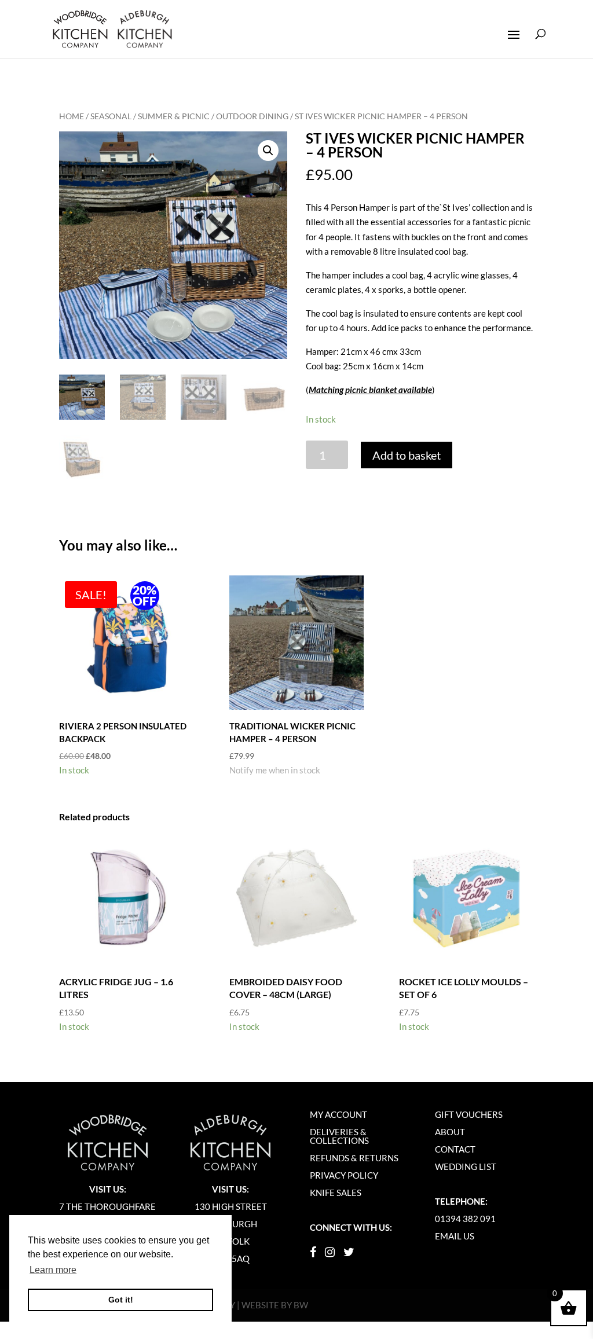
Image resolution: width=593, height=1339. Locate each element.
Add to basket (406, 455)
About (450, 1132)
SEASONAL (110, 116)
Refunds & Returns (354, 1158)
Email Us (454, 1236)
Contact (455, 1149)
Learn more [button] (53, 1270)
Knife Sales (335, 1192)
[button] (268, 150)
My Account (338, 1114)
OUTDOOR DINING (252, 116)
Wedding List (465, 1166)
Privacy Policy (344, 1175)
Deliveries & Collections (339, 1136)
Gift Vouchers (469, 1114)
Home (71, 116)
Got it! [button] (120, 1299)
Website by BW (274, 1305)
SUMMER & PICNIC (174, 116)
